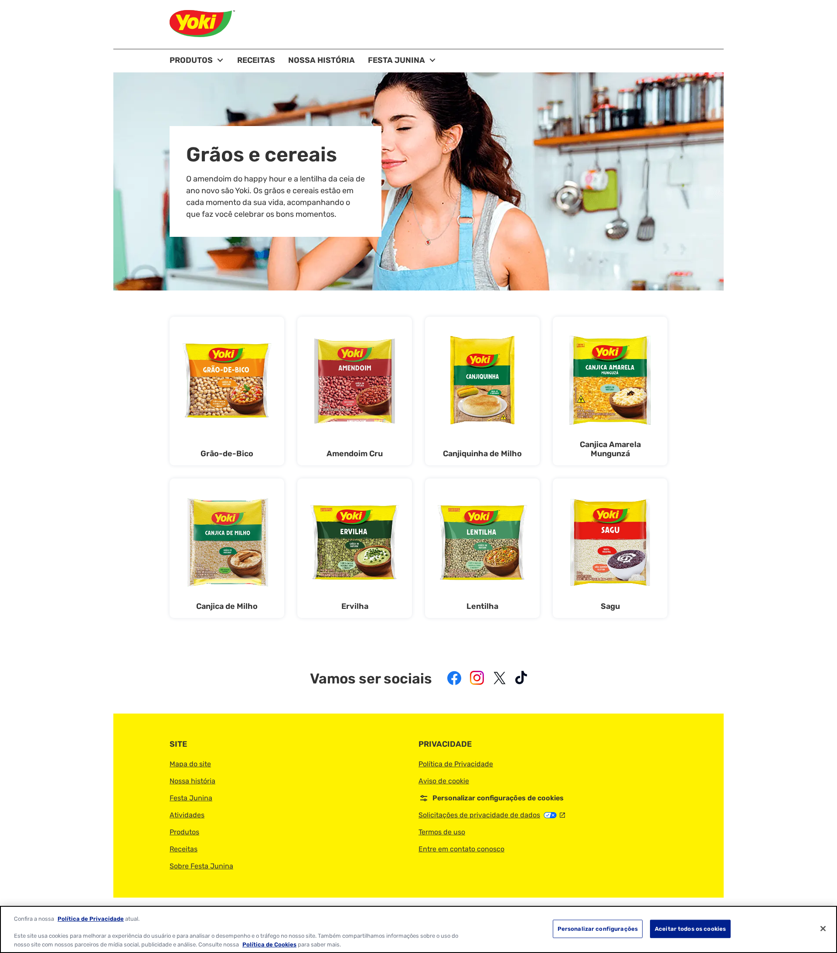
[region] (418, 929)
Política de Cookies (269, 944)
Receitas (183, 849)
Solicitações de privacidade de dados (491, 815)
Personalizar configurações (598, 929)
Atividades (187, 815)
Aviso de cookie (443, 781)
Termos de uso (441, 832)
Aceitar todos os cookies (690, 929)
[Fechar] (823, 928)
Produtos (184, 832)
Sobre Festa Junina (201, 866)
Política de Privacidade (455, 764)
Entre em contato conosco (461, 849)
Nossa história (192, 781)
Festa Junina (191, 798)
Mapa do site (190, 764)
